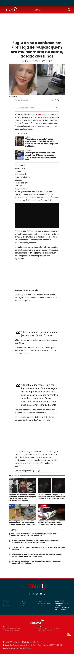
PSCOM (40, 606)
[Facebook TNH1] (33, 594)
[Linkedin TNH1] (44, 594)
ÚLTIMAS (6, 601)
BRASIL (23, 606)
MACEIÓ (6, 603)
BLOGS (23, 603)
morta (40, 114)
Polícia (37, 9)
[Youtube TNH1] (41, 594)
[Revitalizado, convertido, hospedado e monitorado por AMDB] (69, 634)
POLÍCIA (23, 601)
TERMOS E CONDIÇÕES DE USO (62, 606)
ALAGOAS (6, 606)
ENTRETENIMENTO (44, 603)
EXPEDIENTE (59, 601)
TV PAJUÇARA (43, 601)
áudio (20, 347)
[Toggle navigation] (5, 3)
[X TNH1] (37, 594)
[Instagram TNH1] (30, 594)
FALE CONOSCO (60, 610)
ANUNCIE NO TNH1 (61, 603)
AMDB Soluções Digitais (24, 648)
